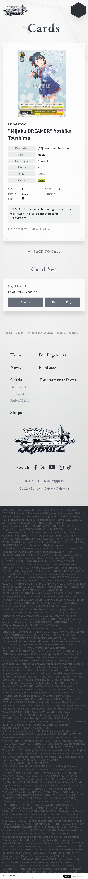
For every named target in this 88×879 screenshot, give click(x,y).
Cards (25, 302)
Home (8, 333)
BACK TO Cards (47, 251)
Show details (81, 876)
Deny (74, 876)
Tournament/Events (59, 379)
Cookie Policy (29, 488)
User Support (54, 481)
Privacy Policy (30, 877)
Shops (16, 412)
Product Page (62, 302)
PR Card (17, 394)
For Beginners (53, 355)
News (15, 367)
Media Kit (31, 481)
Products (48, 367)
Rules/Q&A (19, 400)
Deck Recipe (20, 387)
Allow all (67, 876)
